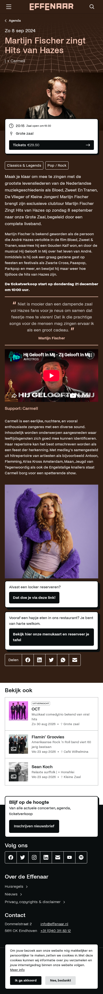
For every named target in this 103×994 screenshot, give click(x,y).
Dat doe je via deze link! (34, 597)
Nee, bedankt (60, 980)
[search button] (92, 6)
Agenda (15, 20)
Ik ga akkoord (26, 980)
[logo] (51, 6)
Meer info (17, 970)
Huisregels (14, 886)
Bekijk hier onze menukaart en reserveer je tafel (51, 637)
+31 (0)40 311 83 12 (55, 931)
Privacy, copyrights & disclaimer (33, 902)
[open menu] (8, 6)
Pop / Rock (56, 165)
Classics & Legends (24, 165)
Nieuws (11, 894)
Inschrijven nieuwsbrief (34, 826)
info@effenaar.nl (54, 924)
